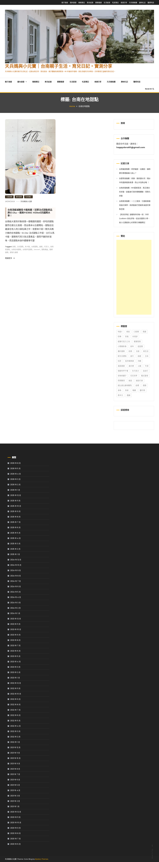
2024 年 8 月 (15, 576)
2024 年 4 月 (15, 597)
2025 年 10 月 (15, 506)
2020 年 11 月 (15, 817)
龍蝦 (128, 395)
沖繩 (139, 361)
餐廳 (134, 390)
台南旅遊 (9, 197)
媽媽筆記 (81, 2)
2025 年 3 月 (15, 543)
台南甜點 (34, 246)
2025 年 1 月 (15, 554)
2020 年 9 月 (15, 828)
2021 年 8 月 (15, 769)
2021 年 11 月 (15, 753)
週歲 (144, 385)
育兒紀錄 (90, 2)
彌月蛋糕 (121, 351)
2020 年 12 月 (15, 812)
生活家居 (107, 2)
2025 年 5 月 (15, 533)
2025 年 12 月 (15, 495)
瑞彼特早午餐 (123, 371)
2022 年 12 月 (15, 683)
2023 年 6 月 (15, 651)
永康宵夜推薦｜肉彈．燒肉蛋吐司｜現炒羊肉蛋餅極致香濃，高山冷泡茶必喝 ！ (134, 180)
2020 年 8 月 (15, 833)
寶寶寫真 (137, 341)
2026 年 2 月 (15, 484)
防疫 (127, 390)
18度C (120, 331)
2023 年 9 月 (15, 635)
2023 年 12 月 (15, 618)
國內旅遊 (73, 2)
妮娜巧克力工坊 (124, 341)
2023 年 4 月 (15, 661)
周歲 (144, 331)
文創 (137, 351)
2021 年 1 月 (14, 806)
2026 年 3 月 (15, 479)
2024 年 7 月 (15, 581)
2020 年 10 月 (15, 822)
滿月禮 (131, 366)
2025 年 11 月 (15, 500)
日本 (146, 356)
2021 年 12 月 (15, 747)
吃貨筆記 (115, 2)
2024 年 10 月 (15, 565)
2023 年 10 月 (15, 629)
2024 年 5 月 (15, 592)
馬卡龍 (27, 246)
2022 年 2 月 (15, 736)
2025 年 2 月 (15, 549)
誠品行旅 (139, 380)
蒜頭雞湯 (121, 380)
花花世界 (133, 375)
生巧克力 (135, 371)
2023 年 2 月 (15, 672)
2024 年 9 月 (15, 570)
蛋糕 (40, 246)
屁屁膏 (140, 346)
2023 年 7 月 (15, 645)
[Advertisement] (133, 277)
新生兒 (145, 351)
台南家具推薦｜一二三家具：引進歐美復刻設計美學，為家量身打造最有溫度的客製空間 (134, 205)
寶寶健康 (98, 2)
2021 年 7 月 (15, 774)
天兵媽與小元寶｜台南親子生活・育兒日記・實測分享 (58, 66)
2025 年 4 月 (15, 538)
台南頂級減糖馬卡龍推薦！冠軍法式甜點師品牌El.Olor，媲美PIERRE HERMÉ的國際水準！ (30, 213)
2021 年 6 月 (15, 779)
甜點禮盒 (44, 249)
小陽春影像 (122, 346)
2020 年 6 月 (15, 844)
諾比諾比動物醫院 (125, 385)
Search (148, 89)
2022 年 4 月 (15, 726)
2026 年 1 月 (15, 490)
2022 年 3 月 (15, 731)
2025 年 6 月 (15, 527)
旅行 (132, 356)
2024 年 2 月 (15, 608)
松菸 (119, 361)
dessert (37, 249)
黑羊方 (120, 395)
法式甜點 (20, 246)
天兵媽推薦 (133, 2)
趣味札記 (142, 2)
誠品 (130, 380)
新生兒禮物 (122, 356)
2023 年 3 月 (15, 667)
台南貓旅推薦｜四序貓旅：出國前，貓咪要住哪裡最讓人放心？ (134, 171)
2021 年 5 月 (15, 785)
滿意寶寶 (121, 366)
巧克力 (46, 246)
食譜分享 (124, 2)
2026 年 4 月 (15, 474)
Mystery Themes (41, 859)
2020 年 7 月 (15, 838)
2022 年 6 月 (15, 715)
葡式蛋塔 (144, 375)
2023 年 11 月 (15, 624)
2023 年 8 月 (15, 640)
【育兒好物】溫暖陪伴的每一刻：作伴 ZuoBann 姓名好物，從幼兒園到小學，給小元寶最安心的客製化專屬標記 (134, 218)
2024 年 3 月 (15, 602)
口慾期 (136, 331)
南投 (128, 331)
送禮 (14, 246)
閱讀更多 (9, 258)
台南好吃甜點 (27, 249)
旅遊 (139, 356)
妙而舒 (135, 336)
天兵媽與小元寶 (26, 201)
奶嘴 (119, 336)
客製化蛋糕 (14, 252)
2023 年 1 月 (15, 677)
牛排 (146, 366)
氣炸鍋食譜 (129, 361)
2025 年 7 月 (15, 522)
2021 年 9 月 (15, 763)
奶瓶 (127, 336)
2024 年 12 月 (15, 559)
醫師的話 (151, 2)
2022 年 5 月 (15, 720)
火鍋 (139, 366)
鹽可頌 (142, 390)
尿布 (132, 346)
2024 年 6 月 (15, 586)
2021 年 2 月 (15, 801)
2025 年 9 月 (15, 511)
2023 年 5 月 (15, 656)
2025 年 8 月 (15, 517)
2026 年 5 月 (15, 468)
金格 (119, 390)
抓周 (130, 351)
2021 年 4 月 (15, 790)
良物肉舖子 (122, 375)
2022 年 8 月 (15, 704)
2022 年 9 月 (15, 699)
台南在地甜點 (16, 249)
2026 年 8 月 (15, 463)
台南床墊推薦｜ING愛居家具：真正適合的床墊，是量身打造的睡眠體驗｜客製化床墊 (134, 192)
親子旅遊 (64, 2)
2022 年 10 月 (15, 694)
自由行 (145, 371)
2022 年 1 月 (15, 742)
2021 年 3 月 (15, 796)
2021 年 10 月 (15, 758)
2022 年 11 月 (15, 688)
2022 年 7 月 (15, 710)
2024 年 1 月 (15, 613)
